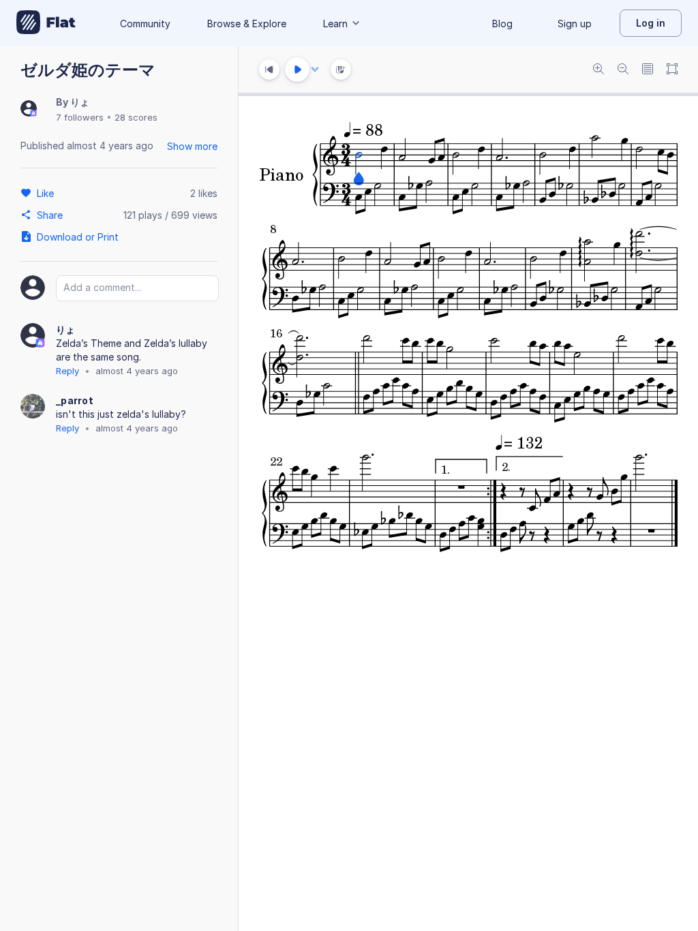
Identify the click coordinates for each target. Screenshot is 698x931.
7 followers (80, 117)
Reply (67, 370)
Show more (192, 146)
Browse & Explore (246, 23)
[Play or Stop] (297, 69)
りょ (79, 102)
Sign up (575, 23)
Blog (502, 23)
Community (145, 23)
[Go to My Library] (46, 23)
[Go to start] (269, 69)
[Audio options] (314, 69)
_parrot (74, 400)
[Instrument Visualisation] (341, 69)
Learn (335, 23)
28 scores (136, 117)
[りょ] (28, 109)
